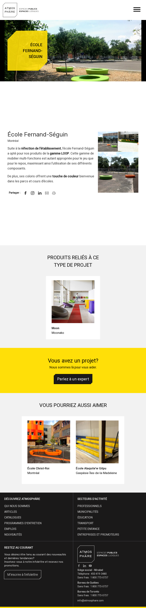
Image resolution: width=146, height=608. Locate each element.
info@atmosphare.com (90, 600)
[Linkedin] (40, 193)
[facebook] (25, 193)
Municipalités (87, 511)
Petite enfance (88, 529)
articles (10, 511)
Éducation (85, 517)
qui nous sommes (17, 506)
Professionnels (89, 506)
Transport (85, 523)
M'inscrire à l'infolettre (22, 574)
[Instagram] (32, 193)
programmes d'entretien (22, 523)
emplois (10, 529)
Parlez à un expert (73, 379)
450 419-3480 (99, 573)
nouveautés (13, 534)
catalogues (12, 517)
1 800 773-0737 (99, 577)
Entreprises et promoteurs (98, 534)
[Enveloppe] (47, 193)
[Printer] (54, 193)
